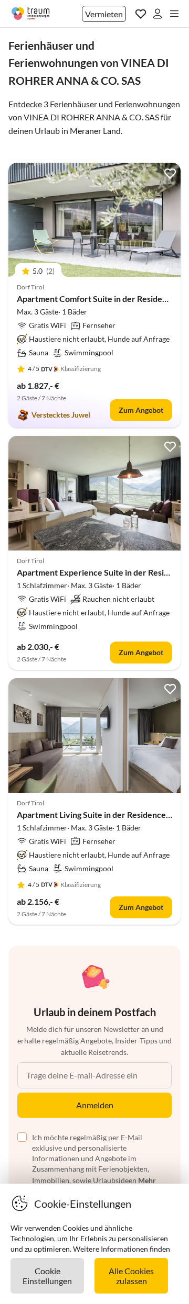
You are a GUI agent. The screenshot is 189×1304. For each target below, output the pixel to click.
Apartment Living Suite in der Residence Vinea (103, 814)
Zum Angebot (141, 410)
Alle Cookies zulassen (131, 1276)
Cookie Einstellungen (47, 1276)
